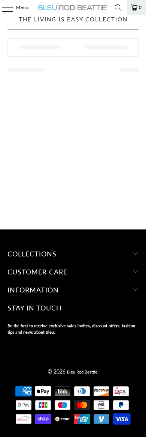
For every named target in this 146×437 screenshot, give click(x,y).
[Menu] (3, 7)
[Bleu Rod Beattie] (73, 7)
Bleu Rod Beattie (82, 371)
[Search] (118, 7)
